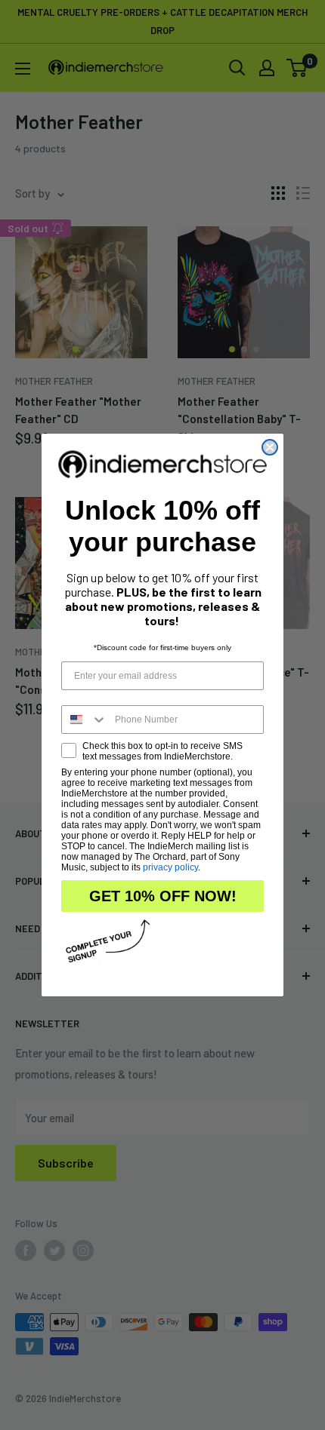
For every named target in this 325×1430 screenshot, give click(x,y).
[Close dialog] (269, 447)
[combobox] (84, 719)
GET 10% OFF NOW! (163, 896)
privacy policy (170, 867)
